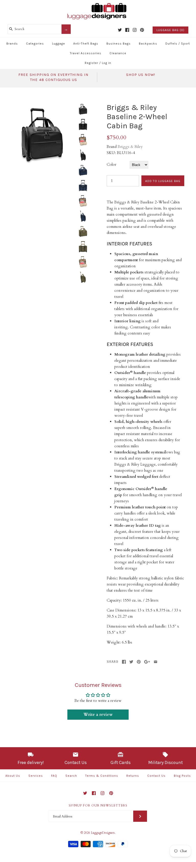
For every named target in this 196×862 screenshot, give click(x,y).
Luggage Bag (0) (170, 30)
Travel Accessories (85, 53)
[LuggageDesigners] (98, 3)
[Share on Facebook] (124, 662)
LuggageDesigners (103, 833)
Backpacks (148, 43)
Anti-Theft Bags (85, 43)
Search (71, 775)
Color (111, 164)
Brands (12, 43)
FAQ (54, 775)
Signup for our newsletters (98, 805)
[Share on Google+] (147, 662)
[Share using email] (155, 662)
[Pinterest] (142, 30)
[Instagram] (135, 30)
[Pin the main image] (139, 662)
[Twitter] (120, 30)
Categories (35, 43)
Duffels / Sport (177, 43)
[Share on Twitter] (131, 662)
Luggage (58, 43)
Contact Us (156, 775)
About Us (12, 775)
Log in (106, 63)
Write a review (98, 714)
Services (35, 775)
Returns (132, 775)
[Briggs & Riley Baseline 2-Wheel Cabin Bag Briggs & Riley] (42, 105)
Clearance (117, 53)
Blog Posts (182, 775)
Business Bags (118, 43)
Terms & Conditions (101, 775)
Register (91, 63)
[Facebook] (127, 30)
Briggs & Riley (130, 146)
